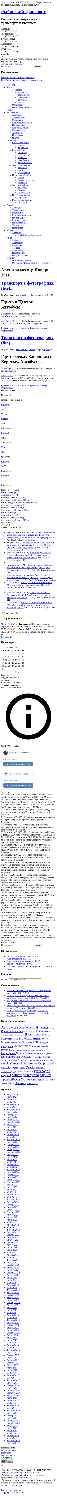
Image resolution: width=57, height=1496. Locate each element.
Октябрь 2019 (13, 1300)
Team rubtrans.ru (23, 1477)
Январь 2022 (13, 1232)
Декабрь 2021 (13, 1235)
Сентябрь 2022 (13, 1212)
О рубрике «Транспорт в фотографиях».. (31, 263)
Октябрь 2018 (13, 1330)
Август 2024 (12, 1154)
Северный (22, 182)
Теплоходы (23, 100)
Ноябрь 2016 (13, 1388)
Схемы (10, 205)
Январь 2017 (13, 1383)
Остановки (17, 105)
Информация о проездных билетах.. (24, 956)
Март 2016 (12, 1408)
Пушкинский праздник (9, 1060)
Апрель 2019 (13, 1315)
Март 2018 (12, 1347)
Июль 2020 (12, 1277)
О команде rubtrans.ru (22, 260)
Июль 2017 (12, 1368)
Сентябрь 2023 (13, 1182)
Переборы (22, 197)
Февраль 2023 (13, 1199)
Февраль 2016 (13, 1410)
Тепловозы (40, 1067)
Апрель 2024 (13, 1164)
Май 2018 (11, 1342)
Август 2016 (12, 1395)
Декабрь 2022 (13, 1205)
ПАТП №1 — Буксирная (29, 235)
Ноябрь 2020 (13, 1267)
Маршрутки (17, 120)
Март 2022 (12, 1227)
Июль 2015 (12, 1428)
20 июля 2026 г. (21, 510)
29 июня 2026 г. (21, 500)
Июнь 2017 (12, 1370)
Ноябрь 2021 (13, 1237)
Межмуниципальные (22, 122)
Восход (51, 1028)
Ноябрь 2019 (13, 1297)
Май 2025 (11, 1132)
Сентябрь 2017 (13, 1363)
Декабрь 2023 (13, 1174)
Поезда (21, 102)
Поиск (4, 66)
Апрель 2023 (13, 1194)
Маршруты (12, 230)
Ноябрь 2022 (13, 1207)
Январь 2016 (13, 1413)
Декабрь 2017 (13, 1355)
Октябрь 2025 (13, 1119)
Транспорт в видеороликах (24, 1071)
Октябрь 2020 (13, 1270)
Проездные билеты (41, 1057)
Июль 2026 (12, 1097)
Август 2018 (12, 1335)
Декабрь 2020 (13, 1265)
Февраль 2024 (13, 1169)
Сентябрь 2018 (13, 1332)
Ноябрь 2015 (13, 1418)
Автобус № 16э (8, 321)
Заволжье (22, 167)
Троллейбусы (24, 95)
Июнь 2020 (12, 1280)
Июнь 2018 (12, 1340)
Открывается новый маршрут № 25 (23, 961)
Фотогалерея (7, 331)
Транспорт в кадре (38, 328)
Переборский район (21, 195)
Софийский (23, 160)
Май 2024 (11, 1162)
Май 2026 (11, 1102)
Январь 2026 (13, 1112)
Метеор (4, 419)
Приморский (24, 172)
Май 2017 (11, 1373)
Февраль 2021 (13, 1260)
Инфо (9, 238)
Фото (9, 87)
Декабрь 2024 (13, 1144)
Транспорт (17, 90)
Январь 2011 (12, 1443)
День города (42, 1031)
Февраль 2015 (13, 1440)
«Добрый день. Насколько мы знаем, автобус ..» (27, 556)
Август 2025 (12, 1124)
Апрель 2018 (13, 1345)
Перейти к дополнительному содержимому (21, 80)
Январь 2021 (13, 1262)
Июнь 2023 (12, 1189)
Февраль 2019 (13, 1320)
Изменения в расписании (20, 1038)
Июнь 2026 (12, 1099)
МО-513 (44, 1039)
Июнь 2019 (12, 1310)
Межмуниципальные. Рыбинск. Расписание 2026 (29, 553)
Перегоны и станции (22, 107)
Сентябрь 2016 (13, 1393)
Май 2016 (11, 1403)
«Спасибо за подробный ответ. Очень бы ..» (32, 585)
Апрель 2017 (13, 1375)
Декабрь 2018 (13, 1325)
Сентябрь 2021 (13, 1242)
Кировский (23, 147)
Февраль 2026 (13, 1109)
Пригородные (18, 125)
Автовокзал (17, 243)
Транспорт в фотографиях (30, 1075)
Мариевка (22, 157)
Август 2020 (12, 1275)
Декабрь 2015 (13, 1415)
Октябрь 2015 (13, 1420)
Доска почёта (34, 1034)
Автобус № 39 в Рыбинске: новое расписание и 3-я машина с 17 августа (31, 533)
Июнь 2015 (12, 1430)
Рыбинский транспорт (23, 11)
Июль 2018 (12, 1337)
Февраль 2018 (13, 1350)
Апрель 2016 (13, 1405)
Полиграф (22, 152)
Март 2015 (12, 1438)
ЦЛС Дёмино (48, 1079)
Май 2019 (11, 1312)
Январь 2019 (13, 1322)
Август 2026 (12, 1094)
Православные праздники (39, 1053)
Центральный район (21, 175)
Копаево (22, 145)
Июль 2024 (12, 1157)
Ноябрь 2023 (13, 1177)
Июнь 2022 (12, 1220)
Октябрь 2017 (13, 1360)
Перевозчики (18, 253)
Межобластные (19, 130)
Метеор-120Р (16, 1042)
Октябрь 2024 (13, 1149)
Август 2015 (12, 1425)
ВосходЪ (5, 404)
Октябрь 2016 (13, 1390)
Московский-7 (29, 1042)
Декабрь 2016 (13, 1385)
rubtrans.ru (6, 1485)
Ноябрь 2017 (13, 1358)
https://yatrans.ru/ (8, 1455)
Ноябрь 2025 (13, 1117)
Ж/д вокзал (17, 240)
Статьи (10, 110)
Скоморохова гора (26, 180)
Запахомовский (25, 162)
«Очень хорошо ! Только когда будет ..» (28, 546)
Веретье (21, 190)
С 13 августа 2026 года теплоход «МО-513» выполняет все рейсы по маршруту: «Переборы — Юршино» (30, 1013)
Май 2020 (11, 1282)
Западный (22, 187)
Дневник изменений (17, 1035)
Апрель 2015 (13, 1435)
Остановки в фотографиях (20, 1050)
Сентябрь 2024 (13, 1152)
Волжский (23, 202)
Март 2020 (12, 1287)
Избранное (47, 1035)
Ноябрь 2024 (13, 1147)
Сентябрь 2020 (13, 1272)
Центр (21, 177)
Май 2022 (11, 1222)
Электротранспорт (26, 1083)
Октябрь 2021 (13, 1240)
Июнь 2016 (12, 1400)
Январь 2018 (13, 1352)
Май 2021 (11, 1252)
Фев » (17, 672)
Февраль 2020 (13, 1290)
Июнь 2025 (12, 1129)
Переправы (17, 135)
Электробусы (24, 97)
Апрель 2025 (13, 1134)
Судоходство (16, 1067)
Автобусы (22, 92)
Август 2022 (12, 1215)
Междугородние (20, 127)
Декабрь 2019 (13, 1295)
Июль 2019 (12, 1307)
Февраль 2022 (13, 1230)
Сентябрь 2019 (13, 1302)
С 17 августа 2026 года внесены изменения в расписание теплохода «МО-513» (28, 996)
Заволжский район (21, 165)
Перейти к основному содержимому (18, 77)
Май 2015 (11, 1433)
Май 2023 (11, 1192)
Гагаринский (24, 155)
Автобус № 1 (7, 375)
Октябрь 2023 (13, 1179)
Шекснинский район (22, 200)
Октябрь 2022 (13, 1210)
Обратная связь (8, 1450)
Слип (20, 170)
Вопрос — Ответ (20, 255)
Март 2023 (12, 1197)
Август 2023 (12, 1184)
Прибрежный (24, 192)
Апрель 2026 (13, 1104)
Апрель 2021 (13, 1255)
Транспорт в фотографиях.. (19, 964)
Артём (46, 295)
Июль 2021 (12, 1247)
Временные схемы (12, 1031)
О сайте (10, 258)
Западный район (20, 185)
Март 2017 (12, 1378)
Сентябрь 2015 (13, 1423)
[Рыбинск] (7, 1462)
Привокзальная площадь (16, 1056)
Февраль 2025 (13, 1139)
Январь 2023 (13, 1202)
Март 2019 (12, 1317)
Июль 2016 (12, 1398)
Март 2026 (12, 1107)
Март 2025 (12, 1137)
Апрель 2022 (13, 1225)
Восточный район (20, 142)
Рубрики (5, 979)
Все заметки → (8, 637)
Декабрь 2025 (13, 1114)
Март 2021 (12, 1257)
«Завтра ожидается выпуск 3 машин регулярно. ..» (30, 537)
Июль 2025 (12, 1127)
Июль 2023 (12, 1187)
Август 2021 (12, 1245)
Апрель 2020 (13, 1285)
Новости (11, 85)
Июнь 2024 (12, 1159)
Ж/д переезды (18, 250)
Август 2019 (12, 1305)
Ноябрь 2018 (13, 1327)
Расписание (12, 112)
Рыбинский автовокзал (22, 1063)
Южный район (19, 150)
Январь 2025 (13, 1142)
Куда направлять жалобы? (19, 959)
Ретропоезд (22, 1060)
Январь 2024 (13, 1172)
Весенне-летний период (32, 1027)
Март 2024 (12, 1167)
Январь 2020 (13, 1292)
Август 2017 (12, 1365)
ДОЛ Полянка (29, 1031)
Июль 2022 (12, 1217)
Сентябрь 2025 (13, 1122)
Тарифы (16, 248)
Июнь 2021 (12, 1250)
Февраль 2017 (13, 1380)
